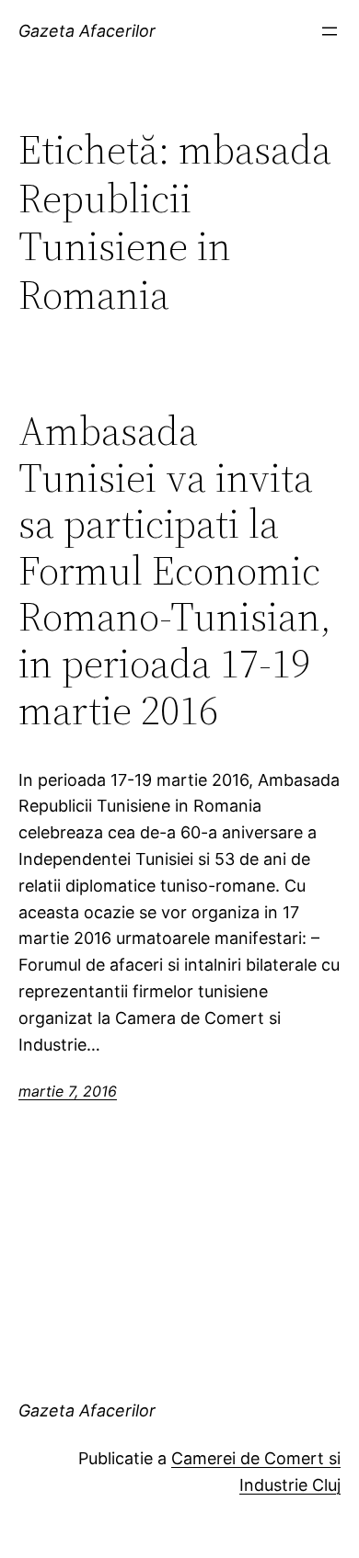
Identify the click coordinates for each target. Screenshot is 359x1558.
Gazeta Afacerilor (87, 30)
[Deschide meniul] (329, 31)
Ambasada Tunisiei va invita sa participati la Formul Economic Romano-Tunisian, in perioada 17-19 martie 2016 (174, 571)
